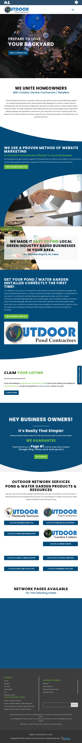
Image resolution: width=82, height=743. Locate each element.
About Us (7, 684)
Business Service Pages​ (50, 689)
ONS (66, 738)
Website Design (48, 692)
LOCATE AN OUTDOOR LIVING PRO (60, 558)
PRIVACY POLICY (47, 734)
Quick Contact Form (79, 375)
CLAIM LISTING (11, 392)
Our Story (7, 686)
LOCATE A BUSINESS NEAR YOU (21, 523)
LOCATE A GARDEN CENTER (60, 544)
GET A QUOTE (41, 457)
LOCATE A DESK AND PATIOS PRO (21, 569)
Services (46, 684)
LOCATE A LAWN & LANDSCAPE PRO (22, 558)
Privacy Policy (38, 724)
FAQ (5, 692)
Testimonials (8, 689)
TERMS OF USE (34, 734)
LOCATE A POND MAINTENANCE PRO (22, 533)
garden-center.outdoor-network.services (17, 709)
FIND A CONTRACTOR (18, 53)
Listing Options (47, 686)
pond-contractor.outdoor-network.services (18, 703)
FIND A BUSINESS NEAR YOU (16, 167)
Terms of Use (48, 724)
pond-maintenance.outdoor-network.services (19, 706)
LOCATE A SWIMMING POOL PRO (60, 569)
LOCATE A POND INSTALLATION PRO (60, 523)
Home (6, 681)
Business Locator (9, 695)
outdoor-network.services (12, 701)
